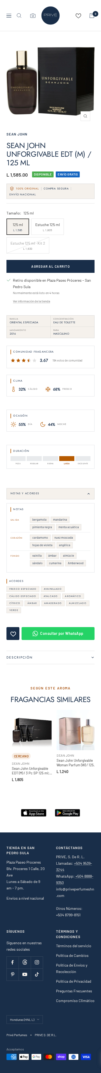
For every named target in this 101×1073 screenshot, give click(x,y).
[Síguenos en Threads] (25, 962)
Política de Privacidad (73, 981)
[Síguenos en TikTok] (37, 974)
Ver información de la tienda (31, 301)
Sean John (16, 134)
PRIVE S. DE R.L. (46, 1035)
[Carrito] (92, 15)
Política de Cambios (72, 955)
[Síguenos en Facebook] (12, 962)
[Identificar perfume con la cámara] (33, 16)
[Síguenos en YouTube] (25, 974)
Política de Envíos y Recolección (71, 968)
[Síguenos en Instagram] (37, 962)
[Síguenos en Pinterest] (12, 974)
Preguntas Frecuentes (74, 991)
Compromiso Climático (75, 1000)
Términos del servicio (73, 945)
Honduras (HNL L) (22, 1019)
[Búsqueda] (19, 15)
